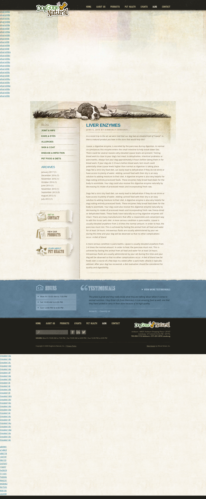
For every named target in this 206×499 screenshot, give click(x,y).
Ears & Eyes (48, 136)
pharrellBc (5, 18)
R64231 (3, 480)
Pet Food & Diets (51, 158)
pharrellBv (5, 82)
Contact (166, 7)
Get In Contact (56, 218)
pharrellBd (5, 21)
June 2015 (46, 185)
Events (144, 7)
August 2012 (47, 195)
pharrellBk (5, 45)
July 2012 (45, 199)
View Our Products (56, 234)
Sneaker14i (5, 382)
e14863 (3, 450)
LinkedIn (78, 332)
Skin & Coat (48, 147)
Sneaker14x (5, 433)
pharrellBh (5, 35)
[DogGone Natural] (52, 9)
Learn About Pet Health (56, 251)
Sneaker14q (5, 409)
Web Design (151, 346)
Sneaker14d (5, 366)
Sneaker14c (5, 362)
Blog (155, 7)
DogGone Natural (152, 325)
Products (115, 7)
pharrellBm (5, 52)
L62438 (3, 494)
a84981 (3, 446)
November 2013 (48, 189)
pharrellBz (5, 96)
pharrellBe (5, 25)
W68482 (3, 483)
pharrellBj (4, 42)
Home (88, 7)
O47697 (3, 463)
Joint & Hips (48, 130)
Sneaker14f (5, 372)
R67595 (3, 487)
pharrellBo (5, 59)
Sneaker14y (5, 436)
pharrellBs (5, 72)
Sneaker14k (5, 389)
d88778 (3, 453)
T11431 (3, 473)
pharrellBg (5, 32)
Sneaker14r (5, 413)
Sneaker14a (5, 355)
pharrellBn (5, 55)
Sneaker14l (5, 392)
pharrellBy (5, 92)
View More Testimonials (157, 289)
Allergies (47, 142)
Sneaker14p (5, 406)
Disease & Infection (53, 153)
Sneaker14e (5, 369)
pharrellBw (5, 86)
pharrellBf (5, 28)
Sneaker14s (5, 416)
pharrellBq (5, 65)
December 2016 (48, 175)
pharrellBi (4, 38)
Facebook (72, 332)
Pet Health (130, 7)
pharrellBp (5, 62)
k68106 (3, 490)
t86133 (3, 460)
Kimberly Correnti (116, 129)
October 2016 (47, 182)
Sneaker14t (5, 419)
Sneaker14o (5, 403)
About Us (100, 7)
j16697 (3, 467)
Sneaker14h (5, 379)
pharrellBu (5, 79)
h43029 (3, 470)
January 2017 (47, 172)
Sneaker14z (5, 440)
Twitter (83, 332)
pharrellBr (5, 69)
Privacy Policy (71, 346)
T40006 (3, 477)
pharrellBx (5, 89)
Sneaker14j (5, 386)
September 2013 (49, 192)
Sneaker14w (5, 430)
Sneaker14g (5, 376)
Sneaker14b (5, 359)
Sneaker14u (5, 423)
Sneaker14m (6, 396)
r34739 (3, 456)
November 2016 (48, 178)
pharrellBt (5, 75)
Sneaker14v (5, 426)
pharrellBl (4, 48)
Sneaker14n (5, 399)
